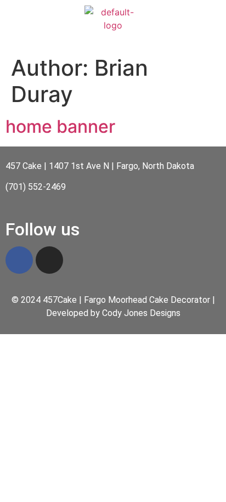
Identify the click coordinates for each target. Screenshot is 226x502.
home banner (60, 126)
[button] (113, 42)
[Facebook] (19, 260)
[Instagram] (49, 260)
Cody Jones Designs (141, 313)
